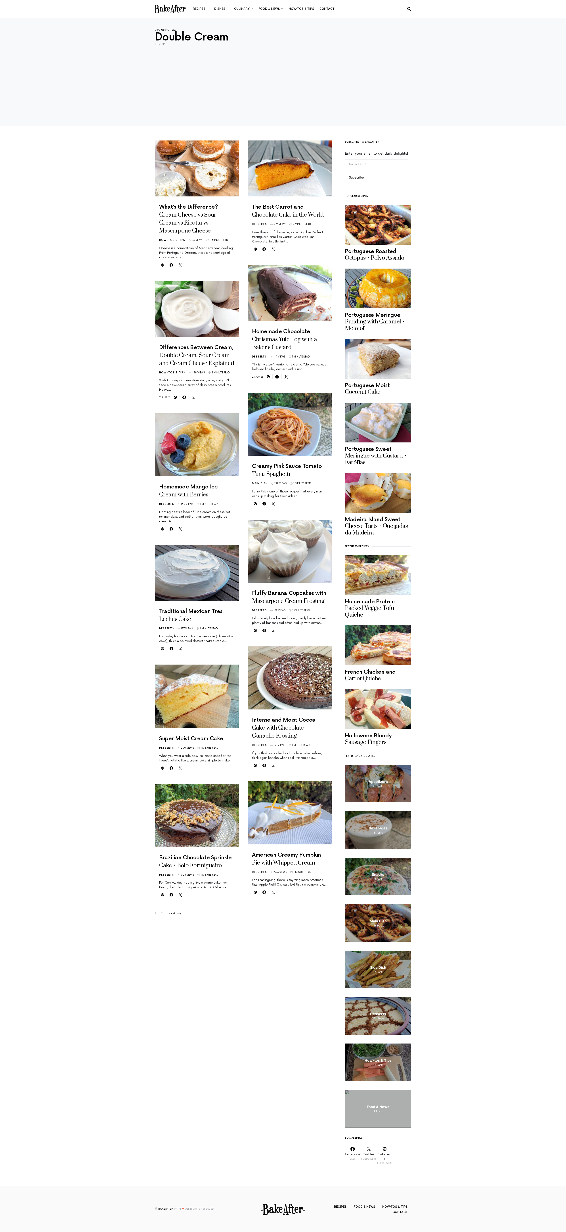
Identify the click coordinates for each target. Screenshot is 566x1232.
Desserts (166, 504)
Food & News (364, 1206)
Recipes (340, 1206)
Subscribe (356, 177)
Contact (400, 1212)
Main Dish (260, 483)
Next (172, 913)
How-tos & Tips (172, 240)
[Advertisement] (283, 82)
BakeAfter (165, 1209)
